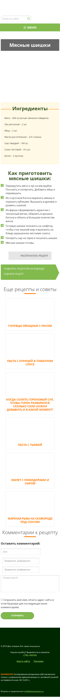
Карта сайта (23, 661)
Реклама (38, 661)
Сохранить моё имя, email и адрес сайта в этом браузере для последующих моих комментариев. (27, 603)
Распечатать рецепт (34, 255)
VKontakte (50, 18)
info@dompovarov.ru (34, 691)
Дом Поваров (30, 8)
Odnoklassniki (56, 18)
